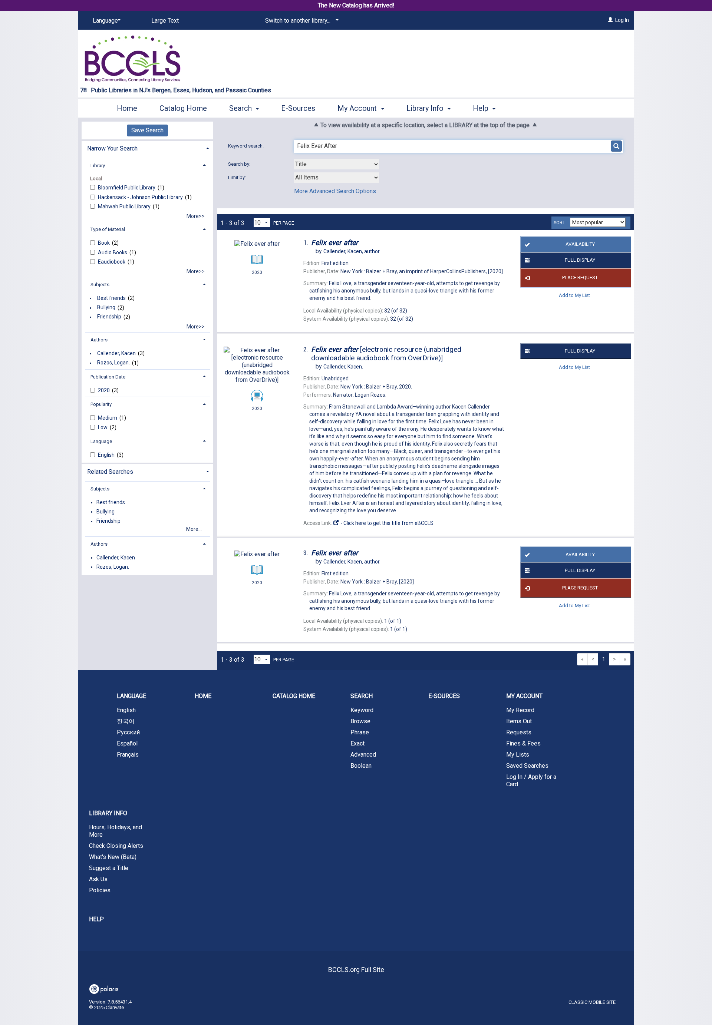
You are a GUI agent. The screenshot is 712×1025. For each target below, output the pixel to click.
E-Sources (298, 108)
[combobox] (336, 164)
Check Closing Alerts (116, 845)
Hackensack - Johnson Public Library (141, 197)
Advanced (363, 754)
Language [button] (101, 441)
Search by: (239, 164)
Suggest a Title (108, 868)
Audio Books (113, 252)
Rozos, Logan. (113, 363)
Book (104, 243)
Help (96, 919)
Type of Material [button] (107, 229)
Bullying (106, 308)
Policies (100, 890)
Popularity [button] (101, 404)
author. (351, 251)
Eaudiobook (112, 262)
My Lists (517, 754)
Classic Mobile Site (592, 1002)
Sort (559, 222)
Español (127, 743)
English (107, 455)
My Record (520, 710)
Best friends (111, 298)
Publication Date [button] (107, 377)
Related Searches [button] (110, 471)
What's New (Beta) (112, 856)
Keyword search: (246, 146)
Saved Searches (527, 765)
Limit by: (237, 177)
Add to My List (574, 295)
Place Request (580, 277)
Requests (518, 732)
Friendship (109, 317)
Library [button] (97, 165)
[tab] (147, 147)
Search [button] (241, 108)
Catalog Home (183, 108)
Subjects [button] (99, 284)
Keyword (361, 710)
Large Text (165, 20)
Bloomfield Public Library (127, 188)
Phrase (359, 732)
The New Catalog (340, 5)
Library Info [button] (425, 108)
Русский (128, 732)
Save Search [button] (147, 130)
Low (103, 427)
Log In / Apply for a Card (531, 780)
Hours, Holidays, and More (115, 831)
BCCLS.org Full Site (356, 969)
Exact (357, 743)
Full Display (580, 260)
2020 (104, 390)
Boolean (361, 765)
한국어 (126, 721)
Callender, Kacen (116, 353)
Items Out (519, 721)
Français (128, 754)
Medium (108, 418)
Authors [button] (99, 340)
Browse (360, 721)
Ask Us (98, 879)
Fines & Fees (523, 743)
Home (127, 108)
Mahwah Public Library (125, 206)
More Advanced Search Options (335, 191)
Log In (622, 20)
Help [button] (481, 108)
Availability (580, 244)
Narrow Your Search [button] (112, 148)
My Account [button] (358, 108)
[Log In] (610, 20)
